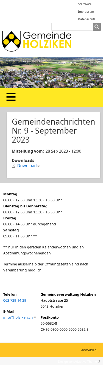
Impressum (86, 12)
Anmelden (88, 350)
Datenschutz (87, 19)
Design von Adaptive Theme (77, 361)
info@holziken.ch (18, 317)
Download (27, 165)
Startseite (85, 4)
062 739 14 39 (14, 300)
